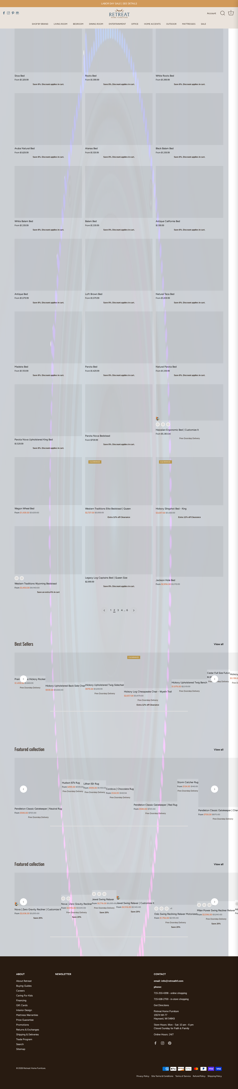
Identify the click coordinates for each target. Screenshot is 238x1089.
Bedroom (78, 24)
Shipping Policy (215, 1076)
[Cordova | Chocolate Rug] (120, 772)
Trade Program (24, 1039)
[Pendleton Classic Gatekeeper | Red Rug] (155, 779)
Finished (16, 578)
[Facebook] (155, 1042)
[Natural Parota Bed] (189, 337)
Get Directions (161, 1005)
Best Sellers (24, 644)
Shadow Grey (99, 894)
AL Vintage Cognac (204, 905)
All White (168, 424)
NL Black (167, 908)
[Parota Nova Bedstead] (119, 408)
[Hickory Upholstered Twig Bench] (189, 666)
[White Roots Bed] (189, 46)
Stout (94, 894)
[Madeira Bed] (48, 337)
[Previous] (23, 679)
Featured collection (29, 749)
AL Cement (209, 905)
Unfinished (22, 578)
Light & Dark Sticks (163, 424)
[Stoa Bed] (48, 46)
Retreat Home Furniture (34, 1068)
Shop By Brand (40, 24)
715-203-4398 (161, 993)
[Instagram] (162, 1042)
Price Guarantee (25, 1019)
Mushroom (63, 898)
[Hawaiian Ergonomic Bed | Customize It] (189, 402)
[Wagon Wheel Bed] (48, 481)
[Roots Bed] (119, 46)
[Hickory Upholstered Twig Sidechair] (104, 667)
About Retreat (24, 981)
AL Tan (68, 898)
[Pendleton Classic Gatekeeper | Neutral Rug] (38, 781)
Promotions (22, 1024)
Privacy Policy (142, 1076)
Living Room (60, 24)
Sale (203, 24)
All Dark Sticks (158, 424)
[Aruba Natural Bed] (48, 119)
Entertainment (117, 24)
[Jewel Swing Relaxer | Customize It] (135, 886)
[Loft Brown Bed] (119, 265)
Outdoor (171, 24)
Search (20, 1044)
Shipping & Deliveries (27, 1034)
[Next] (214, 679)
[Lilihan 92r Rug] (95, 769)
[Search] (222, 13)
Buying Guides (24, 985)
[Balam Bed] (119, 192)
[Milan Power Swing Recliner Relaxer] (216, 887)
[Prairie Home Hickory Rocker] (30, 664)
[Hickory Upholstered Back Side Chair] (65, 668)
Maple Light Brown (156, 908)
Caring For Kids (24, 995)
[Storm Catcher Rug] (187, 768)
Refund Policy (199, 1076)
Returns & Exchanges (27, 1029)
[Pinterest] (169, 1042)
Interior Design (24, 1010)
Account (211, 13)
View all (218, 644)
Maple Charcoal (161, 908)
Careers (20, 990)
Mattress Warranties (27, 1015)
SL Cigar (104, 894)
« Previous (104, 610)
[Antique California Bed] (189, 192)
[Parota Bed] (119, 337)
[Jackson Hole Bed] (189, 551)
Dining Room (96, 24)
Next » (133, 610)
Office (134, 24)
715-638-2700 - (162, 999)
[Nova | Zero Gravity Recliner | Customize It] (38, 889)
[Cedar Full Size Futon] (218, 661)
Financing (21, 1000)
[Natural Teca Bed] (189, 265)
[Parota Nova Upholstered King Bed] (48, 410)
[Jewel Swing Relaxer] (104, 881)
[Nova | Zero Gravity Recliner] (76, 884)
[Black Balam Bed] (189, 119)
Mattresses (188, 24)
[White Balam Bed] (48, 192)
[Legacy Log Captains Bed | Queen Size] (119, 550)
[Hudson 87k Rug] (73, 768)
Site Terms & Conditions (162, 1076)
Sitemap (20, 1049)
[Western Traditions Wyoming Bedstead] (48, 550)
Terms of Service (183, 1076)
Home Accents (152, 24)
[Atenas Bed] (119, 119)
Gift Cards (22, 1005)
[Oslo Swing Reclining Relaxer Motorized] (175, 889)
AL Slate (199, 905)
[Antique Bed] (48, 265)
